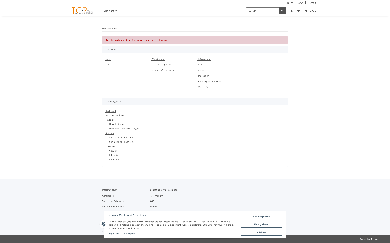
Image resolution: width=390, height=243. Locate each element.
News (300, 2)
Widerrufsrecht (205, 87)
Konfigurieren (261, 224)
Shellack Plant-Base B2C (121, 141)
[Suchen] (282, 10)
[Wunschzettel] (298, 10)
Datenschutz (204, 58)
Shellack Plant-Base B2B (121, 137)
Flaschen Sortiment (115, 115)
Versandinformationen (163, 70)
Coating (113, 150)
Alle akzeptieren (261, 216)
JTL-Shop (374, 239)
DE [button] (288, 2)
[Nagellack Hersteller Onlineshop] (82, 11)
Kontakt (312, 2)
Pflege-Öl (113, 155)
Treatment (111, 146)
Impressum (203, 75)
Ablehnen (261, 232)
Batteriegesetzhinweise (209, 81)
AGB (200, 64)
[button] (291, 10)
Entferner (114, 159)
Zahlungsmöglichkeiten (163, 64)
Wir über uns (158, 58)
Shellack (110, 133)
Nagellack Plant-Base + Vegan (124, 128)
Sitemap (202, 70)
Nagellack (110, 119)
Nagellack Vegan (117, 124)
